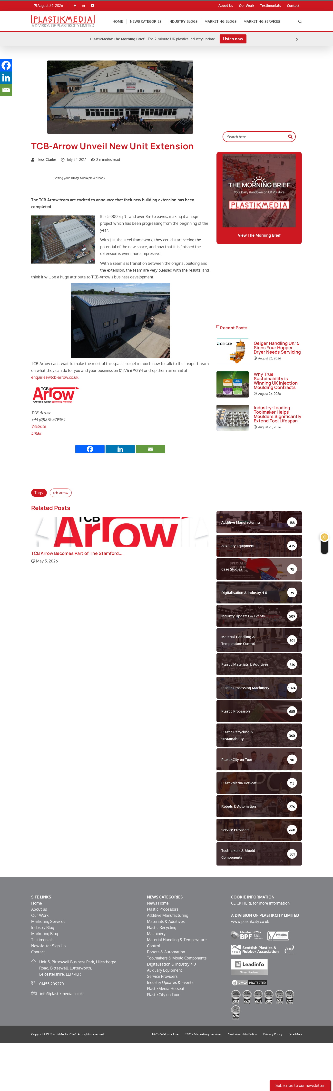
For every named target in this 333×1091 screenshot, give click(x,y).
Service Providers (162, 976)
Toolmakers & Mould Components (176, 958)
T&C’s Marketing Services (203, 1034)
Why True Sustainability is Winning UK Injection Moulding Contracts (276, 380)
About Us (225, 5)
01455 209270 (51, 983)
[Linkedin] (83, 5)
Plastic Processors (162, 909)
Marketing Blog (44, 933)
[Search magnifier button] (290, 136)
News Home (158, 903)
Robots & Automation (166, 951)
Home (118, 21)
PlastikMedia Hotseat (166, 988)
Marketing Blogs (220, 21)
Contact (293, 5)
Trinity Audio (79, 178)
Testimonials (270, 5)
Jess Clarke (47, 159)
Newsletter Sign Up (48, 945)
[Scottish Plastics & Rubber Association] (255, 949)
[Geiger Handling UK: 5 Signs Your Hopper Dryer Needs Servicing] (232, 351)
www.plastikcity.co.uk (250, 921)
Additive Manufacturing (167, 915)
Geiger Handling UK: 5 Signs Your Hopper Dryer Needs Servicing (277, 347)
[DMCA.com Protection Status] (249, 982)
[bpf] (247, 935)
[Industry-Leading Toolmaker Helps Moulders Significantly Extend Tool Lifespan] (232, 418)
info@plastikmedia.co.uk (61, 993)
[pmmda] (278, 935)
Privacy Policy (272, 1034)
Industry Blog (42, 927)
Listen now (233, 38)
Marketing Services (262, 21)
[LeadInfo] (249, 966)
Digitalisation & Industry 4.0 (171, 964)
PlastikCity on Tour (163, 994)
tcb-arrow (60, 493)
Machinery (156, 933)
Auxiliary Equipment (164, 970)
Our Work (246, 5)
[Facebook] (75, 5)
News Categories (145, 21)
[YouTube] (93, 5)
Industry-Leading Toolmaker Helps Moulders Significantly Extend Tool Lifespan (277, 414)
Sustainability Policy (242, 1034)
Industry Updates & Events (170, 982)
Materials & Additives (166, 921)
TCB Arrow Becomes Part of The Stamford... (76, 553)
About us (39, 909)
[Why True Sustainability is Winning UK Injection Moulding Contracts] (232, 384)
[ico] (289, 949)
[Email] (150, 449)
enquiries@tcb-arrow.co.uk (54, 377)
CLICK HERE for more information (260, 903)
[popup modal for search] (300, 21)
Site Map (295, 1034)
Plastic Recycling (161, 927)
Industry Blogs (182, 21)
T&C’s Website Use (165, 1034)
